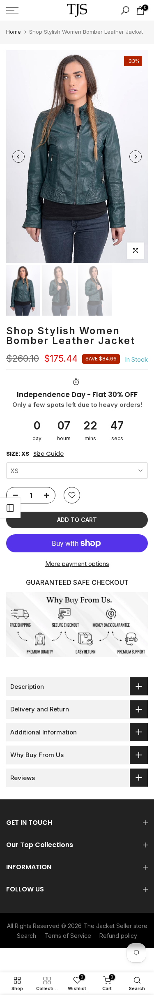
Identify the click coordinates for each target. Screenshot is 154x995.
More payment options (77, 564)
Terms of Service (67, 935)
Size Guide (48, 454)
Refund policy (118, 935)
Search (26, 935)
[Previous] (18, 156)
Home (13, 31)
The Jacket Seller (107, 925)
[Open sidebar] (10, 508)
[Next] (135, 156)
